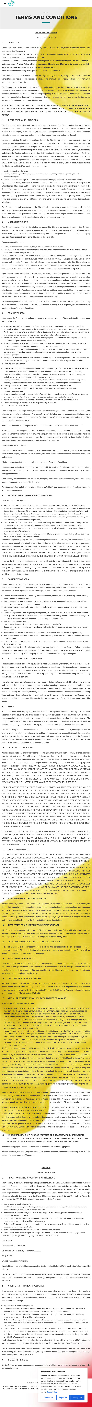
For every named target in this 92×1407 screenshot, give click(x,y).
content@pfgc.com (26, 1155)
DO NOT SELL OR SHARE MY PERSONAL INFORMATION (21, 1389)
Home (45, 13)
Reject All (63, 1397)
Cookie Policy (52, 1392)
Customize (48, 1397)
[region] (63, 1385)
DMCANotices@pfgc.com (60, 1147)
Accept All (77, 1397)
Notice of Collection (22, 1386)
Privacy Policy (53, 61)
